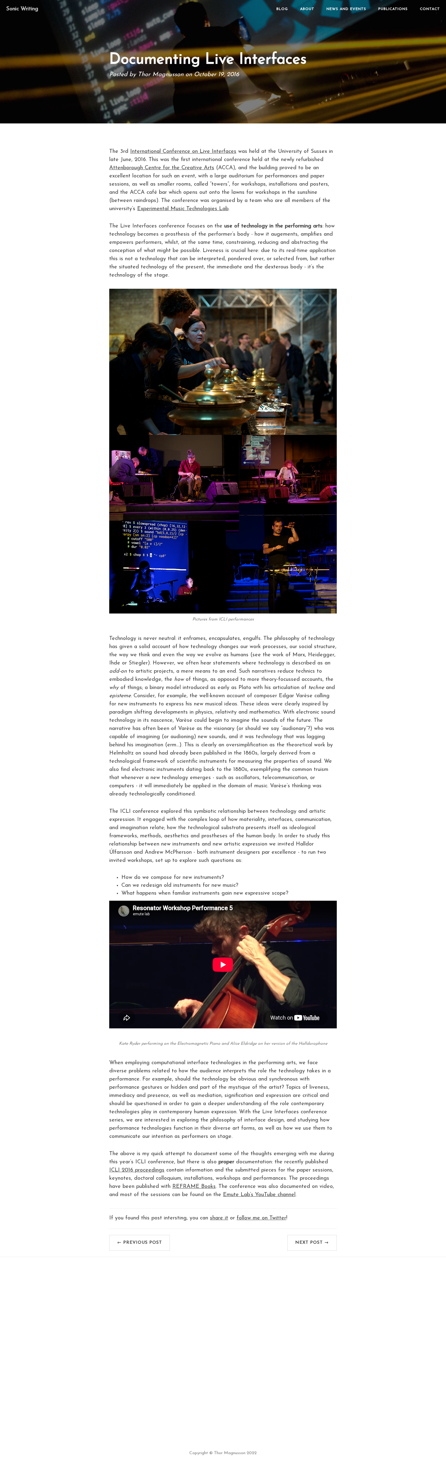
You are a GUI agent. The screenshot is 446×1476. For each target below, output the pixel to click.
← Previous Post (139, 1242)
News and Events (346, 9)
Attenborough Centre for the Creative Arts (161, 168)
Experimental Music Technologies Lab (182, 209)
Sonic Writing (22, 9)
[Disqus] (223, 1339)
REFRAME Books (194, 1186)
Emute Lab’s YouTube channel (259, 1195)
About (307, 9)
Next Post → (312, 1242)
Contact (430, 9)
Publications (393, 9)
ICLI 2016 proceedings (136, 1170)
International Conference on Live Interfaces (183, 151)
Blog (282, 9)
